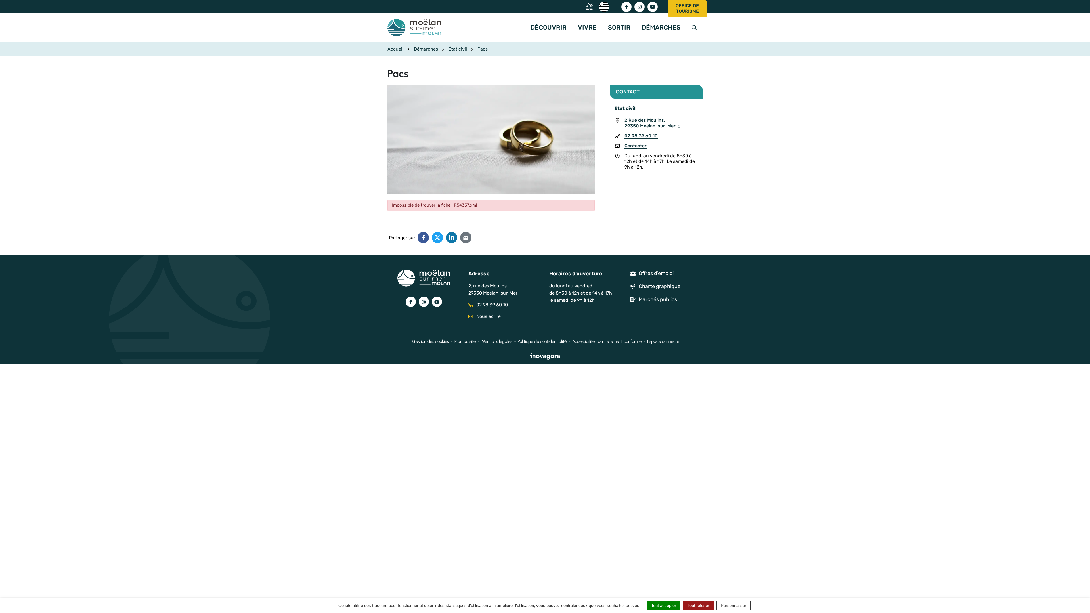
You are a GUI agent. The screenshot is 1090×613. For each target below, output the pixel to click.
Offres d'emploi (656, 273)
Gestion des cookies (430, 341)
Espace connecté (663, 341)
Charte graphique (659, 286)
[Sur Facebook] (423, 237)
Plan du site (465, 341)
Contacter (635, 145)
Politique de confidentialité (542, 341)
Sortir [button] (619, 27)
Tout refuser (698, 605)
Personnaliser (733, 605)
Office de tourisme (687, 8)
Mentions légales (496, 341)
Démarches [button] (661, 27)
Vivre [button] (587, 27)
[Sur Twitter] (437, 237)
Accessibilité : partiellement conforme (607, 341)
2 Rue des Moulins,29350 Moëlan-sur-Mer (650, 123)
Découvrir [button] (549, 27)
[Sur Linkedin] (451, 237)
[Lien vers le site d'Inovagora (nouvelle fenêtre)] (545, 356)
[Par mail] (465, 237)
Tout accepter (663, 605)
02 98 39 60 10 (641, 135)
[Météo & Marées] (591, 6)
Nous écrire (488, 316)
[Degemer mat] (603, 6)
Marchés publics (658, 299)
